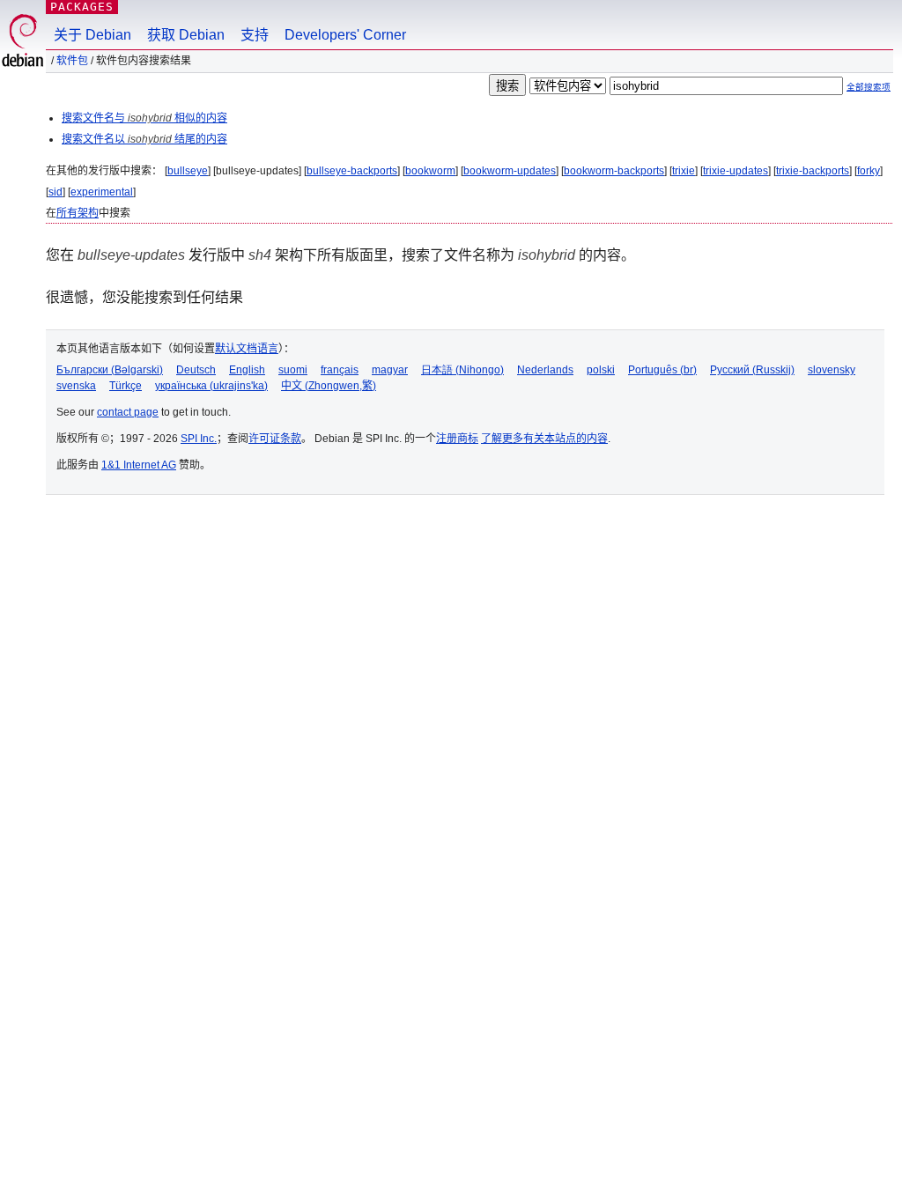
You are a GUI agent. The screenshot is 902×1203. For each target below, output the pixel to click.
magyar (390, 370)
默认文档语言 (246, 349)
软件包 (72, 61)
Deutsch (196, 370)
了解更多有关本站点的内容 (544, 438)
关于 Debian (92, 34)
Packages (82, 6)
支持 (254, 34)
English (247, 370)
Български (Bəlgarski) (109, 370)
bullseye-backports (352, 171)
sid (55, 192)
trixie (683, 171)
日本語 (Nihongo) (462, 370)
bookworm (430, 171)
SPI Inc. (199, 438)
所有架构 (77, 213)
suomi (292, 370)
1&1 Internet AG (138, 465)
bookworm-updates (509, 171)
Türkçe (125, 386)
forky (868, 171)
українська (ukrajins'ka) (211, 386)
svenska (76, 386)
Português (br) (662, 370)
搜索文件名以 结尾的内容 (144, 139)
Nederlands (545, 370)
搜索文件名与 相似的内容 (144, 118)
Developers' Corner (345, 34)
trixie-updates (735, 171)
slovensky (831, 370)
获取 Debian (186, 34)
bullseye (187, 171)
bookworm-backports (614, 171)
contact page (128, 412)
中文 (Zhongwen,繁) (328, 386)
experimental (101, 192)
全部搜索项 (869, 87)
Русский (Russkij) (752, 370)
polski (601, 370)
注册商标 (457, 438)
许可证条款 (274, 438)
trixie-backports (812, 171)
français (340, 370)
